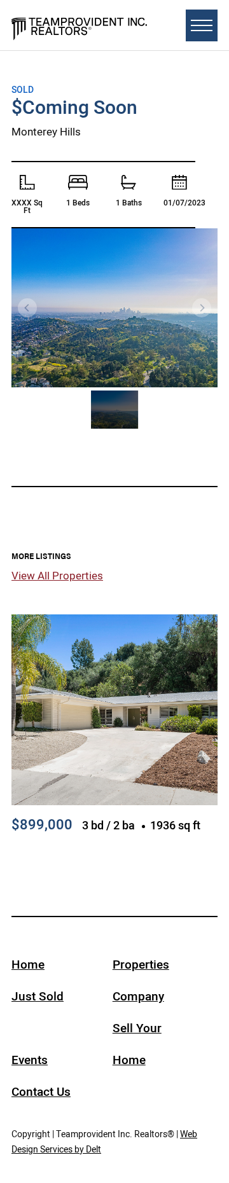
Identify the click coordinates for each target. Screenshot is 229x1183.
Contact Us (41, 1091)
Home (28, 964)
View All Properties (57, 576)
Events (29, 1060)
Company (138, 996)
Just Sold (37, 996)
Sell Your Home (137, 1044)
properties (141, 964)
